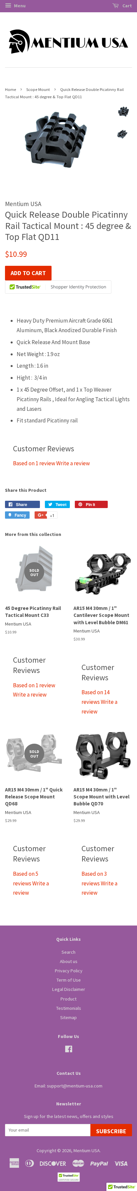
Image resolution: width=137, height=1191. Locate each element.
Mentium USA (86, 1151)
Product (68, 999)
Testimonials (68, 1008)
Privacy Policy (68, 971)
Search (68, 952)
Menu (19, 6)
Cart (126, 6)
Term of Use (69, 980)
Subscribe (111, 1131)
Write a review (73, 463)
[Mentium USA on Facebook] (68, 1050)
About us (68, 961)
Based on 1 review (34, 463)
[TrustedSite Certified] (58, 287)
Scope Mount (38, 89)
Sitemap (68, 1017)
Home (10, 89)
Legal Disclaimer (68, 989)
